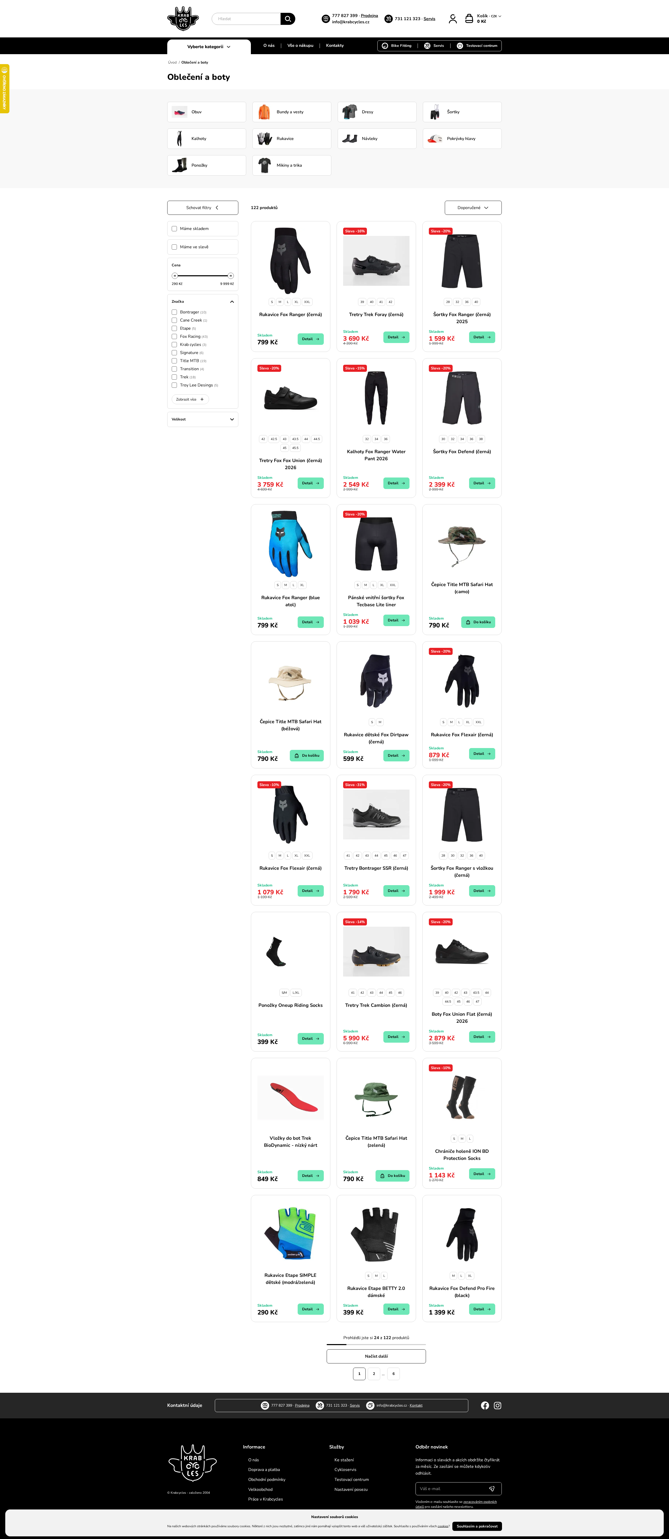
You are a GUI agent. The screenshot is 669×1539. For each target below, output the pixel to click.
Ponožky (199, 165)
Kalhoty (199, 139)
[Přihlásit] (453, 19)
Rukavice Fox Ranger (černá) (290, 314)
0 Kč (481, 21)
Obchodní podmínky (266, 1479)
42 (390, 302)
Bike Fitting (401, 45)
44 (306, 439)
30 (443, 439)
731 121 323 (408, 19)
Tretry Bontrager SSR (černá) (376, 868)
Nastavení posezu (351, 1489)
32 (457, 302)
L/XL (296, 993)
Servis (429, 19)
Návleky (369, 139)
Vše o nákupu (300, 45)
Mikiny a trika (289, 165)
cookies (443, 1526)
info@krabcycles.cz (351, 22)
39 (362, 302)
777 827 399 (345, 16)
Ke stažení (344, 1460)
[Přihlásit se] (491, 1488)
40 (371, 302)
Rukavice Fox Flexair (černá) (462, 735)
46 (395, 855)
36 (467, 302)
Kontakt (416, 1405)
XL (296, 302)
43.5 (295, 439)
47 (404, 855)
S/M (284, 993)
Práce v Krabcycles (265, 1499)
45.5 (295, 448)
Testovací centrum (481, 45)
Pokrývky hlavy (461, 139)
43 (284, 439)
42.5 (274, 439)
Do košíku (482, 622)
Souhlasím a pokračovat (477, 1526)
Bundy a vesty (290, 112)
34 (376, 439)
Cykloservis (345, 1470)
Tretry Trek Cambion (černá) (376, 1005)
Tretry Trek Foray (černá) (376, 314)
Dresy (367, 112)
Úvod (172, 62)
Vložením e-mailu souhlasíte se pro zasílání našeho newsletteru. (456, 1504)
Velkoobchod (260, 1489)
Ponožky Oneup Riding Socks (290, 1005)
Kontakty (335, 45)
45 (284, 448)
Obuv (196, 112)
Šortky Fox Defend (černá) (462, 451)
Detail (307, 338)
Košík (483, 16)
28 (448, 302)
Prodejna (369, 16)
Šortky (453, 112)
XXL (307, 302)
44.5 (317, 439)
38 (481, 439)
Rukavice (285, 139)
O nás (269, 45)
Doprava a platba (264, 1470)
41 (381, 302)
